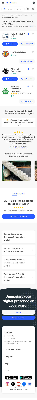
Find (12, 15)
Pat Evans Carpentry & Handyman (18, 148)
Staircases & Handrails (22, 15)
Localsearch (5, 15)
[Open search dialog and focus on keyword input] (4, 9)
